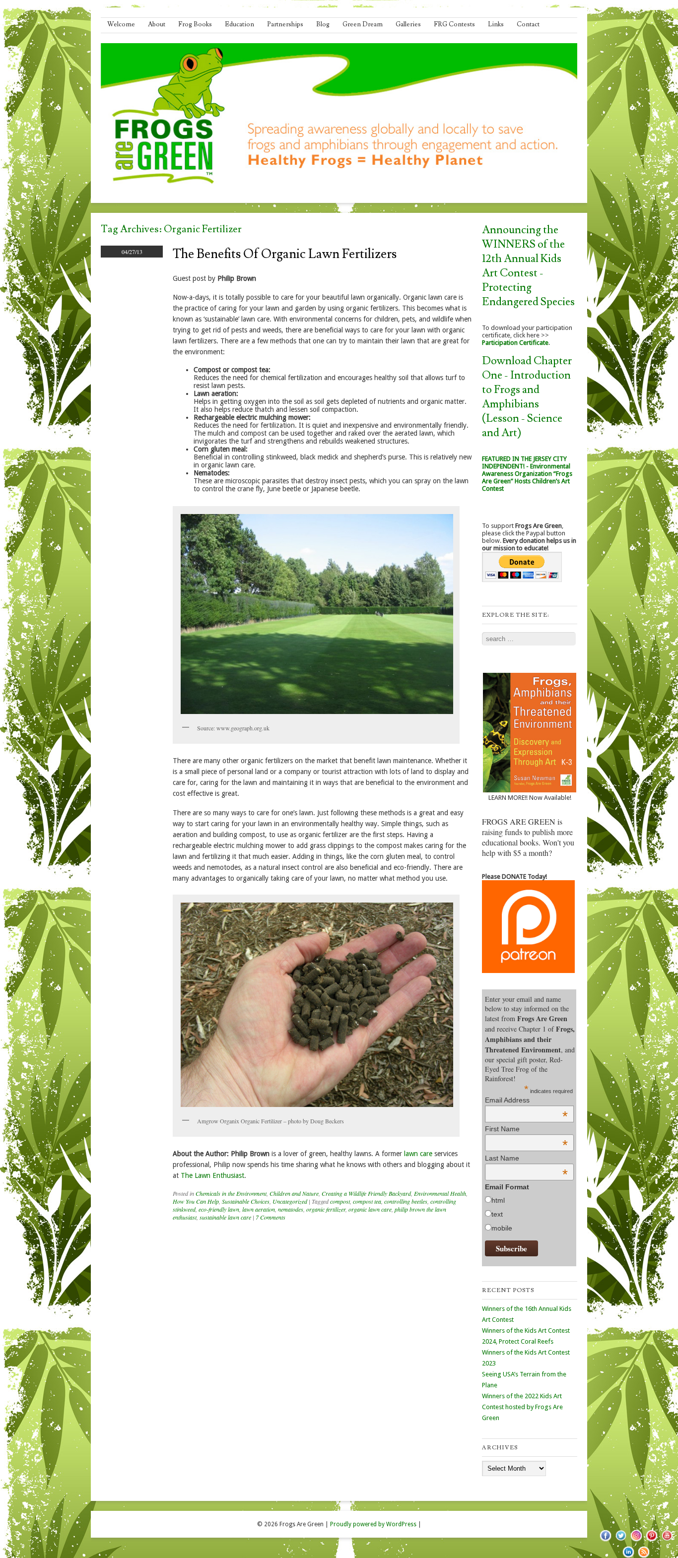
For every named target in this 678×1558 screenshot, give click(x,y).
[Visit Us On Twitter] (620, 1541)
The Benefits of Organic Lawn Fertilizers (285, 254)
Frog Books (195, 24)
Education (239, 24)
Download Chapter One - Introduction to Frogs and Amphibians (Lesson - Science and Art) (527, 397)
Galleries (408, 24)
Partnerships (285, 24)
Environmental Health (440, 1193)
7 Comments (270, 1217)
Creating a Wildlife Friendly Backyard (366, 1193)
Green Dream (362, 24)
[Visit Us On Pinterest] (651, 1541)
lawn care (418, 1154)
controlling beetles (405, 1201)
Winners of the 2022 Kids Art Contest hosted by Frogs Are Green (522, 1407)
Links (496, 24)
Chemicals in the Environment (231, 1193)
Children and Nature (294, 1193)
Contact (528, 24)
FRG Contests (454, 24)
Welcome (121, 24)
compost (340, 1201)
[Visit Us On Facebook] (605, 1541)
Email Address (526, 1100)
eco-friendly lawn (219, 1209)
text (497, 1214)
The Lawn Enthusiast (212, 1175)
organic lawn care (370, 1209)
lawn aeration (258, 1209)
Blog (323, 24)
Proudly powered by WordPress (373, 1524)
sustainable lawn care (225, 1217)
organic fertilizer (325, 1209)
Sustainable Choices (246, 1201)
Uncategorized (289, 1201)
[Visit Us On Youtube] (667, 1541)
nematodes (290, 1209)
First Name (526, 1129)
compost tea (367, 1201)
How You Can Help (196, 1201)
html (498, 1200)
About (156, 24)
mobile (501, 1228)
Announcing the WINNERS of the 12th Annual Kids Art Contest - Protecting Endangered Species (528, 266)
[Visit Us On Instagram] (636, 1541)
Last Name (526, 1158)
